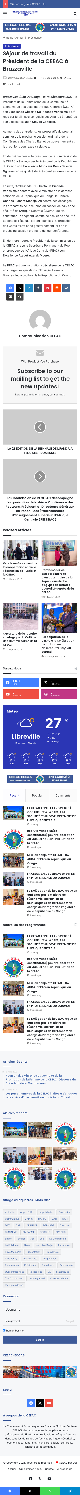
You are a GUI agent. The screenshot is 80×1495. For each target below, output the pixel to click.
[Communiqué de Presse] (15, 1179)
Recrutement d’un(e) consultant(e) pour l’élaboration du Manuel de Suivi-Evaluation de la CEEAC (50, 837)
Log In (40, 1339)
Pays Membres (13, 1251)
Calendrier (64, 1212)
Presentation (33, 1251)
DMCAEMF (11, 1232)
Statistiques (62, 1271)
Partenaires (64, 1245)
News (27, 1245)
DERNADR (32, 1225)
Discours (64, 1225)
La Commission (57, 1238)
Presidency (11, 1258)
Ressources (36, 1271)
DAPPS (29, 1218)
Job (32, 1238)
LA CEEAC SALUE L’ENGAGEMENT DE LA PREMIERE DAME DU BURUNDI (51, 876)
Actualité (20, 37)
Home (9, 37)
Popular (37, 795)
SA (49, 1271)
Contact (50, 1468)
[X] (19, 288)
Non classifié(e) (44, 1245)
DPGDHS (45, 1232)
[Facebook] (10, 288)
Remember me (14, 1330)
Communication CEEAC (20, 77)
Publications (66, 1265)
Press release (30, 1258)
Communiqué (12, 1218)
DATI (54, 1218)
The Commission (14, 1278)
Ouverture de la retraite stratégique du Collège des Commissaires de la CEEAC (20, 639)
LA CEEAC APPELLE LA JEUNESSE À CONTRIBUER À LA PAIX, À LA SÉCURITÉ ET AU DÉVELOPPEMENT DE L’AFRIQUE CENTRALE (51, 814)
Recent (14, 795)
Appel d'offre (27, 1212)
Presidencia (52, 1251)
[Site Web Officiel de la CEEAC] (25, 13)
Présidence (35, 37)
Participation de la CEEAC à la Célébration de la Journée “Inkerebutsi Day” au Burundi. (58, 644)
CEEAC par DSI (68, 1462)
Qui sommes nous (14, 1271)
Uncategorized (37, 1278)
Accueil (12, 1468)
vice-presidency (59, 1278)
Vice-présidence (14, 1285)
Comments (63, 795)
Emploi (8, 1238)
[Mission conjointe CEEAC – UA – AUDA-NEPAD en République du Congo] (13, 860)
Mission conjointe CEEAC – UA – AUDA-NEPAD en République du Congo (49, 859)
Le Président (12, 1245)
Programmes (49, 1258)
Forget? (70, 1321)
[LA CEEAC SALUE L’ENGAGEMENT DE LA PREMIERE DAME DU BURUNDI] (13, 879)
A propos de (64, 1468)
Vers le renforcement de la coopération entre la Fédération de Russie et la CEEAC (20, 568)
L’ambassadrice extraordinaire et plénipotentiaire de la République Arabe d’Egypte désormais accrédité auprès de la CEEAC (58, 581)
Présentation (12, 1265)
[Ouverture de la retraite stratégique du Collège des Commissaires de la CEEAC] (20, 616)
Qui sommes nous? (30, 1468)
